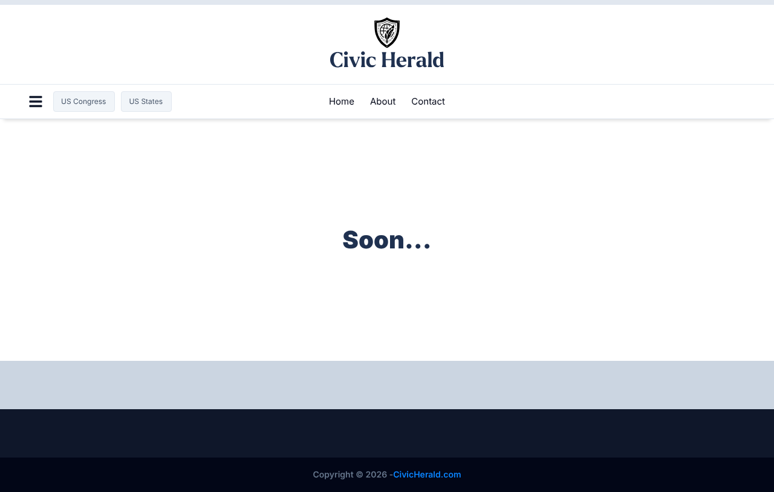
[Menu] (35, 101)
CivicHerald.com (427, 475)
